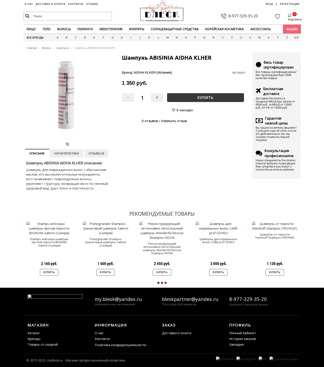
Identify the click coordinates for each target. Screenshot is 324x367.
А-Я (296, 37)
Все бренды (35, 37)
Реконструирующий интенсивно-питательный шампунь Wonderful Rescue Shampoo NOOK (162, 248)
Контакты (102, 338)
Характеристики (66, 153)
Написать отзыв (174, 121)
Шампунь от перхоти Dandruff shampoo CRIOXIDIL (274, 235)
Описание (37, 153)
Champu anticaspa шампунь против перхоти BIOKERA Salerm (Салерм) (49, 242)
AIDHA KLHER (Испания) (153, 72)
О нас (99, 333)
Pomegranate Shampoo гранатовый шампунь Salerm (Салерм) (105, 242)
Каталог (34, 333)
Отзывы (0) (96, 153)
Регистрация (290, 4)
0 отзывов (150, 121)
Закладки (236, 344)
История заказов (242, 338)
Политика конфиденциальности (120, 345)
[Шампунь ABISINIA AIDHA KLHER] (68, 99)
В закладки (184, 110)
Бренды (34, 338)
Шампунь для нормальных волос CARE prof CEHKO (218, 240)
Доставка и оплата (176, 333)
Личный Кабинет (242, 333)
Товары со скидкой (43, 344)
